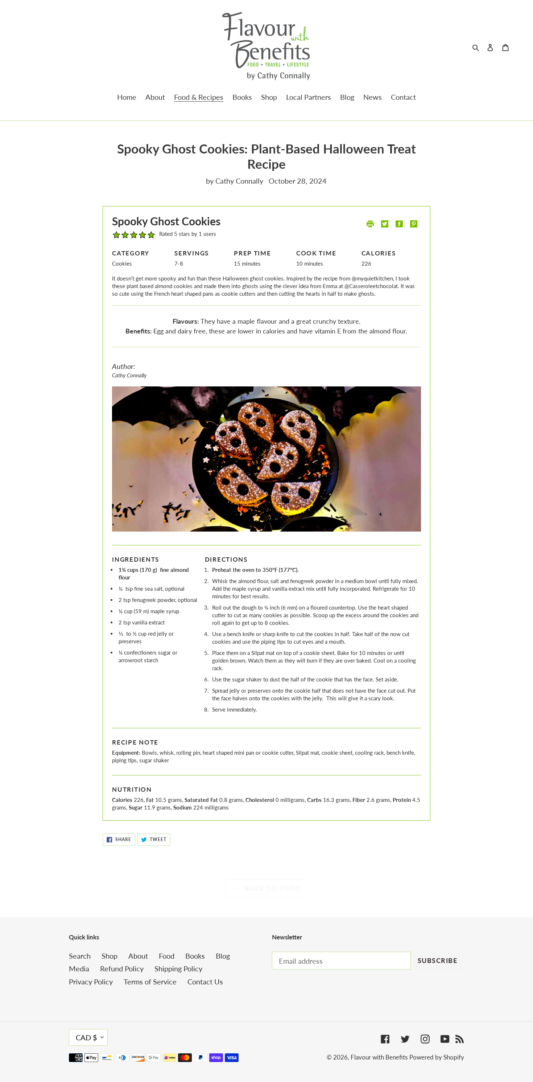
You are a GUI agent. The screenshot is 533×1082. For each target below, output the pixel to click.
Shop (109, 955)
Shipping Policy (178, 968)
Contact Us (205, 981)
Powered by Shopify (436, 1057)
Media (79, 968)
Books (195, 955)
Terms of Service (150, 981)
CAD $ (86, 1037)
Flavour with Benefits (379, 1057)
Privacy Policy (91, 981)
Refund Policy (122, 968)
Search (80, 955)
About (138, 955)
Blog (223, 955)
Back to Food (272, 888)
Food (166, 955)
